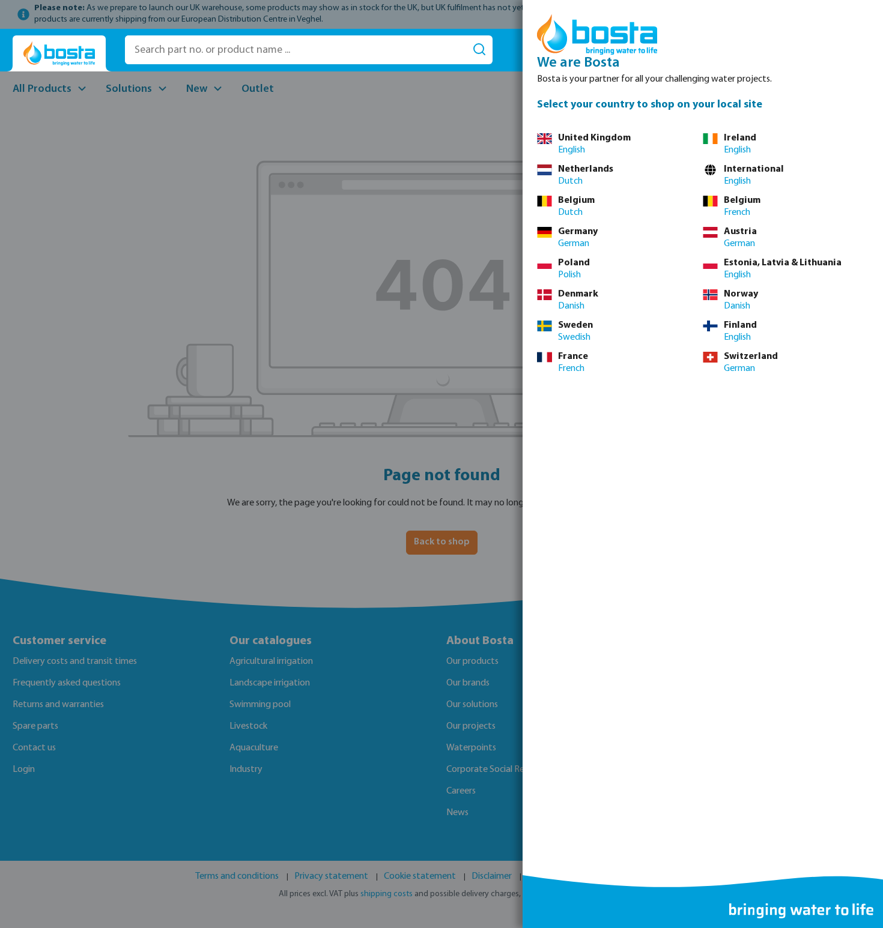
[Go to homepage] (59, 53)
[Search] (479, 49)
